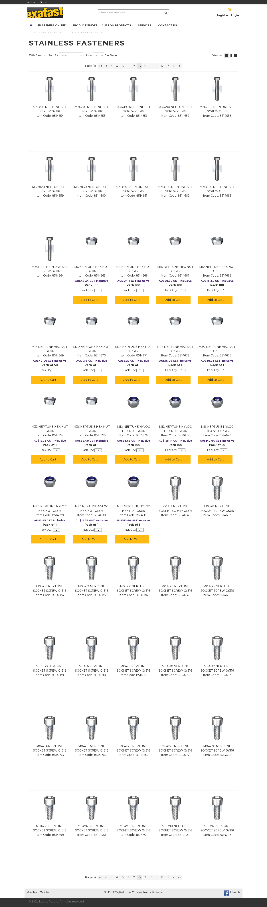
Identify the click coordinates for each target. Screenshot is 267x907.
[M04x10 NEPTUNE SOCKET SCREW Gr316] (175, 648)
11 (156, 66)
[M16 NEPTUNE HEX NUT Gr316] (49, 321)
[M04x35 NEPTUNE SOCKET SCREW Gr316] (49, 808)
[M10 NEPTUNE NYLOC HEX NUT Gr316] (133, 402)
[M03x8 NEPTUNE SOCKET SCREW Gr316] (217, 488)
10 (151, 66)
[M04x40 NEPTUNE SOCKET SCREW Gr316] (91, 808)
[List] (231, 55)
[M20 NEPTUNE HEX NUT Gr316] (91, 321)
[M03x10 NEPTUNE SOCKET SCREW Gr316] (49, 568)
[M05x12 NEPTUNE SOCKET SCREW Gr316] (217, 808)
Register (222, 15)
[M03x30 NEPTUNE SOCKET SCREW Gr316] (49, 648)
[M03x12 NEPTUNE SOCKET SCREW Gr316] (91, 568)
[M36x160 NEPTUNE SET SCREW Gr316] (217, 169)
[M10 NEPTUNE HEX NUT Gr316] (175, 241)
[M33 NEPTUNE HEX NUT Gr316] (49, 400)
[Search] (166, 12)
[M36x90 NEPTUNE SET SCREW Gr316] (175, 89)
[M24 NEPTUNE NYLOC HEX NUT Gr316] (91, 482)
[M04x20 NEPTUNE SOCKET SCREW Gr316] (133, 728)
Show (88, 55)
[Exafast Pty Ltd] (45, 12)
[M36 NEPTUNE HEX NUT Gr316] (91, 400)
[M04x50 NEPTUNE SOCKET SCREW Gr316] (133, 808)
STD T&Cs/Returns (117, 892)
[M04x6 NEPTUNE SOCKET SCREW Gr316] (91, 648)
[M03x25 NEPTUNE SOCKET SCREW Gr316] (217, 568)
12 (162, 66)
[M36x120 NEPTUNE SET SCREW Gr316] (49, 169)
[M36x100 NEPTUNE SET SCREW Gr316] (217, 89)
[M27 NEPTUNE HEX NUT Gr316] (175, 321)
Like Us (235, 892)
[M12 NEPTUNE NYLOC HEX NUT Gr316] (175, 402)
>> (179, 66)
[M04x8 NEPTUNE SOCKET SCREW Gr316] (133, 648)
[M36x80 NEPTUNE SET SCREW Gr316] (133, 89)
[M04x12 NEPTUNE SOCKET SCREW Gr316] (217, 648)
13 (167, 66)
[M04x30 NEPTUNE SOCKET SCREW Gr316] (217, 728)
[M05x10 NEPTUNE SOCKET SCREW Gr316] (175, 808)
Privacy (157, 892)
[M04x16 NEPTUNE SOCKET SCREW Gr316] (91, 728)
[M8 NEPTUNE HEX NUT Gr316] (133, 241)
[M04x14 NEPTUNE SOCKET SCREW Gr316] (49, 728)
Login (235, 15)
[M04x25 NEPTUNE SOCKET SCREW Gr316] (175, 728)
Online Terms (141, 892)
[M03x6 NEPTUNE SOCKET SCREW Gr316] (175, 488)
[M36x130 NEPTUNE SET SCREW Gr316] (91, 169)
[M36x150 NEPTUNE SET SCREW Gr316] (175, 169)
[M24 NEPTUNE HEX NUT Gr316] (133, 321)
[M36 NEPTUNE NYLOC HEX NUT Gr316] (133, 482)
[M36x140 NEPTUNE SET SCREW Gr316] (133, 169)
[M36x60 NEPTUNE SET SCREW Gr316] (49, 89)
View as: (217, 55)
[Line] (235, 55)
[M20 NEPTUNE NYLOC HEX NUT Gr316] (49, 482)
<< (100, 66)
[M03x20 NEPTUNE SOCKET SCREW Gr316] (175, 568)
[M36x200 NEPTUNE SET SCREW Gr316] (49, 249)
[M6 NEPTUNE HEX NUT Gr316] (91, 241)
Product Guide (38, 892)
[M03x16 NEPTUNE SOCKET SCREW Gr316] (133, 568)
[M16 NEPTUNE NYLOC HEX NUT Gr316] (217, 402)
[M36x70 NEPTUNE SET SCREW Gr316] (91, 89)
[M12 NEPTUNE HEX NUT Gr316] (217, 241)
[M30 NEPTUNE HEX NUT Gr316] (217, 321)
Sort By (53, 55)
